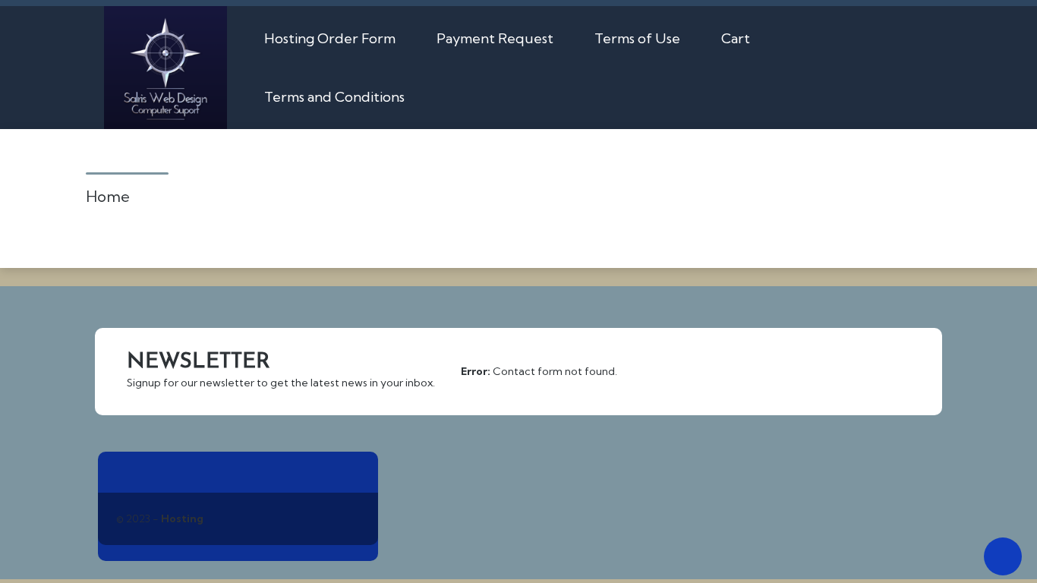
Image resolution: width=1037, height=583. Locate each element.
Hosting (182, 518)
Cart (735, 38)
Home (108, 196)
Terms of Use (637, 38)
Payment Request (495, 38)
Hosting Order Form (330, 38)
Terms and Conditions (334, 97)
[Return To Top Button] (1003, 556)
